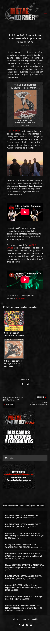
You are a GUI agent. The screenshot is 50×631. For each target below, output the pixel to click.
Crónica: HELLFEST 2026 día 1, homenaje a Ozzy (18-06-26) (24, 597)
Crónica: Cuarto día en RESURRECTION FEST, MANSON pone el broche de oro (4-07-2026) (23, 608)
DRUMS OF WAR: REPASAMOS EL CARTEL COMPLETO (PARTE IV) (23, 525)
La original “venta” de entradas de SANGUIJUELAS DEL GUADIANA (20, 545)
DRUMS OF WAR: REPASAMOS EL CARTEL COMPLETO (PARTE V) (23, 516)
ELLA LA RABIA (13, 131)
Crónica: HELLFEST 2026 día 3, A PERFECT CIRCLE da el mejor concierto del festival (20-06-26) (23, 556)
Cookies (14, 619)
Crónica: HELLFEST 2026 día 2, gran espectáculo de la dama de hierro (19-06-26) (23, 587)
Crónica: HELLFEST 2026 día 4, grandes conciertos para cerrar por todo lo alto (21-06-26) (24, 535)
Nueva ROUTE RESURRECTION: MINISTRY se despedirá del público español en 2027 (24, 566)
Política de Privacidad (29, 619)
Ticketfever (20, 298)
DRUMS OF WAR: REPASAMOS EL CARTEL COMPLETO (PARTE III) (23, 577)
